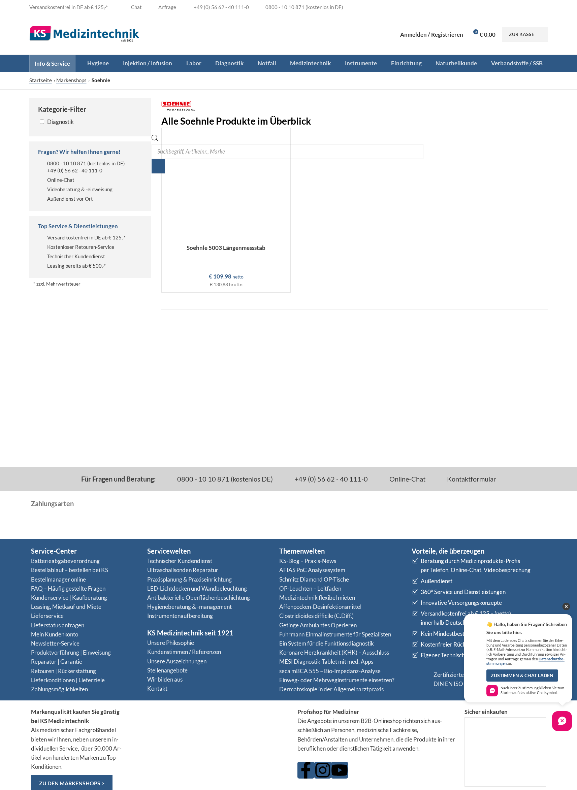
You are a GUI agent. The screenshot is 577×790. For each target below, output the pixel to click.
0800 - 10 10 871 (66, 163)
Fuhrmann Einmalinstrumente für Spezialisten (335, 634)
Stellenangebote (167, 670)
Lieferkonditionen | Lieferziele (68, 680)
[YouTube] (339, 770)
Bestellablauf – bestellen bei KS (69, 569)
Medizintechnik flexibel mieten (317, 597)
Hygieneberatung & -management (189, 606)
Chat (136, 7)
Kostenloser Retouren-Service (80, 247)
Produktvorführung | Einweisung (71, 652)
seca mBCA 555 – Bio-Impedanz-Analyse (330, 670)
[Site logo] (84, 33)
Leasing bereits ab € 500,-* (76, 266)
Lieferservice (47, 615)
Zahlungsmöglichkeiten (59, 689)
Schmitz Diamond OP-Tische (314, 579)
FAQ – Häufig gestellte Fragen (68, 588)
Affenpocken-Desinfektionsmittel (320, 606)
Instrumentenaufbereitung (180, 615)
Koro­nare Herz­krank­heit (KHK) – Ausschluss (334, 652)
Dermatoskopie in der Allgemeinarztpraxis (331, 689)
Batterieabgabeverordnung (65, 560)
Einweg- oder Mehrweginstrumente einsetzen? (336, 680)
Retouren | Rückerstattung (63, 670)
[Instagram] (322, 770)
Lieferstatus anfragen (57, 625)
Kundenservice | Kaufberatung (69, 597)
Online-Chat (60, 180)
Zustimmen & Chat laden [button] (522, 675)
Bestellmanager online (58, 579)
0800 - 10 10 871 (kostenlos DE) (224, 479)
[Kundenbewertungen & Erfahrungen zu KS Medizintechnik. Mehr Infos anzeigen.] (210, 733)
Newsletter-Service (55, 643)
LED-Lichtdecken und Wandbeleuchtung (197, 588)
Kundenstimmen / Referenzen (184, 651)
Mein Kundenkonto (54, 634)
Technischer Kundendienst (76, 256)
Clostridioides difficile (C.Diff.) (316, 615)
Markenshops (71, 80)
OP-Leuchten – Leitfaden (310, 588)
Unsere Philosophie (170, 642)
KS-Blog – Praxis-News (307, 560)
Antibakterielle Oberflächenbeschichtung (198, 597)
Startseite (40, 80)
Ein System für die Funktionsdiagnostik (326, 643)
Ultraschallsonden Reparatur (182, 569)
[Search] (158, 166)
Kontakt (157, 688)
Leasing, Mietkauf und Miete (66, 606)
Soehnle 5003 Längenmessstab (226, 247)
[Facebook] (305, 770)
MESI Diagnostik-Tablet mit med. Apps (326, 661)
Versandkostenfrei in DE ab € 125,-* (86, 237)
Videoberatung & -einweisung (80, 189)
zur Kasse (521, 34)
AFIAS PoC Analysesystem (312, 569)
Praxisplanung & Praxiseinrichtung (189, 579)
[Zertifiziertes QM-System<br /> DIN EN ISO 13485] (420, 679)
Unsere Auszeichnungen (176, 661)
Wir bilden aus (165, 679)
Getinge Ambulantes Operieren (318, 625)
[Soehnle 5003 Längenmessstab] (226, 184)
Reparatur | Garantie (56, 661)
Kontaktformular (471, 479)
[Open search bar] (155, 139)
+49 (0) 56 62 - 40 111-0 (74, 170)
